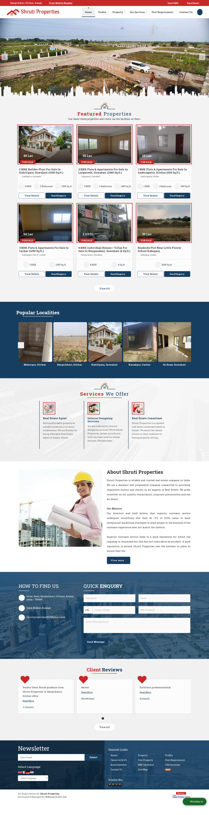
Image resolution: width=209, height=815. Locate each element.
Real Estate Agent (55, 418)
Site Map (143, 769)
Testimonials (172, 764)
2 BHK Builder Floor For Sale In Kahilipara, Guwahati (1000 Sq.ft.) (41, 171)
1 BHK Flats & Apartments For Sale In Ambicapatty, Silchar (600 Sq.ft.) (162, 171)
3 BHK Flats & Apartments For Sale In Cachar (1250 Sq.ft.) (44, 249)
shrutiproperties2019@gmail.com (45, 617)
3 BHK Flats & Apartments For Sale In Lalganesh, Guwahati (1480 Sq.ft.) (103, 171)
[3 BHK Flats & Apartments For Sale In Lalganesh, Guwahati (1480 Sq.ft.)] (104, 144)
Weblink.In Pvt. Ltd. (56, 796)
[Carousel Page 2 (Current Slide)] (103, 718)
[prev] (21, 345)
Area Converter (119, 764)
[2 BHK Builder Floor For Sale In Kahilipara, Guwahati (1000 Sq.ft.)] (45, 144)
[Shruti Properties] (33, 12)
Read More (42, 692)
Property (117, 12)
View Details (32, 195)
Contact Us (186, 12)
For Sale (27, 162)
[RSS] (168, 769)
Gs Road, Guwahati (111, 364)
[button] (61, 3)
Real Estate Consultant (147, 418)
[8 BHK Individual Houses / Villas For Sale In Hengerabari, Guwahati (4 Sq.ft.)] (104, 223)
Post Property (145, 760)
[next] (188, 345)
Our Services (137, 12)
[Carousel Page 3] (106, 718)
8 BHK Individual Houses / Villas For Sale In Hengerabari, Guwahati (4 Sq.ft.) (104, 249)
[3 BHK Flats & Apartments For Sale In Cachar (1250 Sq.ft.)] (45, 223)
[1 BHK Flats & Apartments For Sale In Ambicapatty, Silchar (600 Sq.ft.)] (163, 144)
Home (88, 12)
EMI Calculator (146, 764)
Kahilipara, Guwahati (41, 364)
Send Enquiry (58, 195)
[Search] (199, 12)
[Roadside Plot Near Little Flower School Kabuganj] (163, 223)
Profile (102, 12)
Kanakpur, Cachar (76, 364)
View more (117, 560)
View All (104, 288)
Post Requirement (162, 12)
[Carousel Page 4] (109, 718)
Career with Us (119, 760)
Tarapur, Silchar (146, 364)
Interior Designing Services (100, 419)
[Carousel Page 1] (99, 718)
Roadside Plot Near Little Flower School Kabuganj (159, 249)
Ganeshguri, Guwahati (181, 364)
